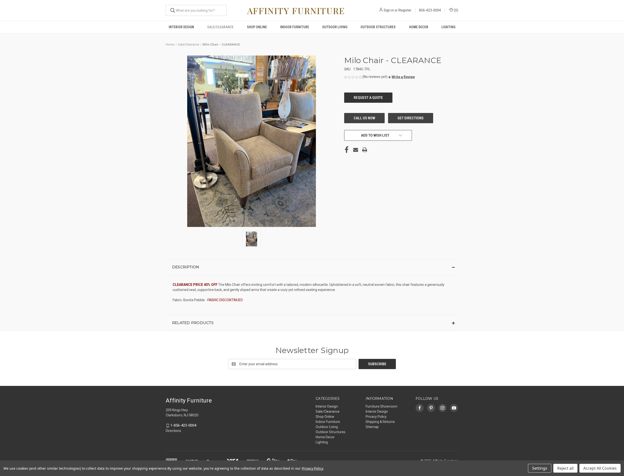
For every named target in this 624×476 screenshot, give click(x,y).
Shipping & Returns (380, 422)
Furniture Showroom (381, 406)
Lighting (448, 27)
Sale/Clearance (220, 27)
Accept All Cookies (600, 468)
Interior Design (181, 27)
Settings (539, 468)
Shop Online (257, 27)
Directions (173, 431)
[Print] (364, 149)
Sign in (389, 10)
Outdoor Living (334, 27)
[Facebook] (346, 149)
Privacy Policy (376, 417)
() (455, 10)
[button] (401, 77)
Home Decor (418, 27)
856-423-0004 (430, 10)
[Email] (355, 149)
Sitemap (372, 427)
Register (405, 10)
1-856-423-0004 (183, 425)
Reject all (565, 468)
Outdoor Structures (378, 27)
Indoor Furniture (294, 27)
